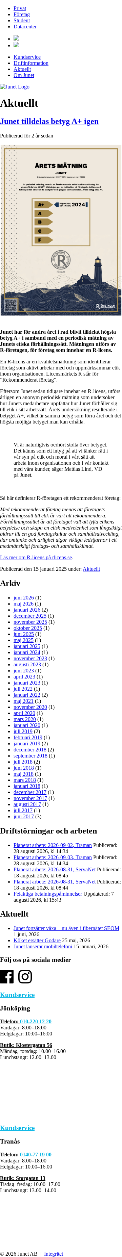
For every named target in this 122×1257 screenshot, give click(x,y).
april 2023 (24, 676)
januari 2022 (27, 695)
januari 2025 (27, 646)
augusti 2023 (27, 664)
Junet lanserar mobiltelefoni (43, 946)
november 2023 (30, 658)
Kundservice (27, 57)
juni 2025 (24, 634)
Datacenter (25, 26)
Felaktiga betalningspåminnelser (48, 894)
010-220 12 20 (36, 1021)
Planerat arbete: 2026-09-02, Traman (53, 845)
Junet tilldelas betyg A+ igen (49, 121)
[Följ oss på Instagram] (25, 981)
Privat (20, 8)
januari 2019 (27, 743)
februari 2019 (28, 737)
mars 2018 (25, 780)
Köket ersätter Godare (37, 940)
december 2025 (30, 616)
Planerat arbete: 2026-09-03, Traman (53, 857)
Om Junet (24, 75)
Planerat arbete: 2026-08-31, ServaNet (55, 869)
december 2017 (30, 792)
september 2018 (30, 756)
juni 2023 (24, 670)
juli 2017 (23, 810)
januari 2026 (27, 610)
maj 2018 (24, 774)
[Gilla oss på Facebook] (7, 981)
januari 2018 (27, 786)
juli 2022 (23, 689)
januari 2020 (27, 725)
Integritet (53, 1254)
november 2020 (30, 707)
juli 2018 (23, 762)
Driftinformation (31, 63)
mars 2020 (25, 719)
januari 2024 (27, 652)
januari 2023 (27, 683)
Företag (22, 14)
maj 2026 (24, 604)
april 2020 (24, 713)
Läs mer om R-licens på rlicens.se (36, 557)
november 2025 (30, 622)
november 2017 (30, 798)
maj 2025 (24, 640)
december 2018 (30, 749)
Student (22, 20)
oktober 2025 (28, 628)
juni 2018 (24, 768)
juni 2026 (24, 597)
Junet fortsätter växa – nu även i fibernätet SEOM (66, 928)
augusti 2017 (27, 804)
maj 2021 (24, 701)
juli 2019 (23, 731)
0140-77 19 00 (36, 1154)
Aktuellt (22, 69)
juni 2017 (24, 816)
